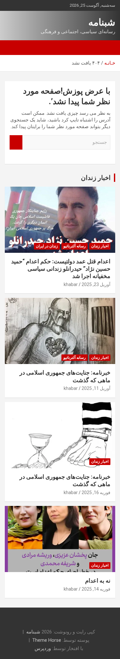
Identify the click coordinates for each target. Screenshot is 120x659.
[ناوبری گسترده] (107, 47)
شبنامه (101, 22)
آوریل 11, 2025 (96, 388)
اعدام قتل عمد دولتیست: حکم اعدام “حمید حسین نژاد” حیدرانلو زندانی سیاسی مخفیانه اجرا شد (60, 269)
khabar (71, 284)
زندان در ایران (47, 246)
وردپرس (43, 648)
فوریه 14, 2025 (96, 589)
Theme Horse (46, 640)
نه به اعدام (97, 580)
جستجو (16, 142)
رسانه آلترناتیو (74, 246)
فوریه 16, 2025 (96, 492)
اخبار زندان (96, 178)
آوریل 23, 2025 (96, 284)
